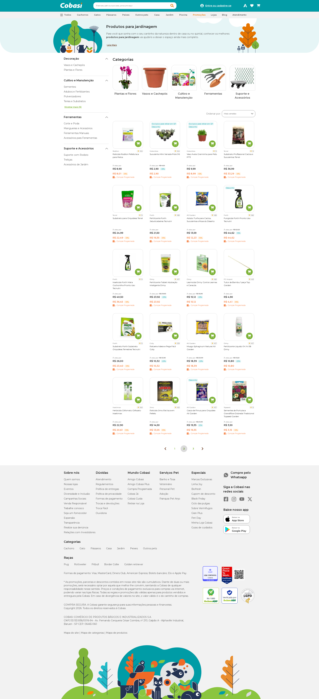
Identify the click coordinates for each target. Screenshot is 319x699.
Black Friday (198, 498)
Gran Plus (196, 513)
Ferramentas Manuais (76, 133)
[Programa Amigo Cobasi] (245, 6)
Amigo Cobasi (136, 479)
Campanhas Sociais (75, 498)
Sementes (70, 86)
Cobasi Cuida (135, 498)
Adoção (164, 493)
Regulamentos (104, 484)
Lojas (214, 15)
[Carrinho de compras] (259, 6)
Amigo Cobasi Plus (138, 484)
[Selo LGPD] (247, 603)
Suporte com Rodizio (76, 154)
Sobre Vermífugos (201, 508)
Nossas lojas (71, 484)
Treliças (68, 159)
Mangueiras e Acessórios (78, 128)
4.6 (252, 215)
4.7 (178, 279)
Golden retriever (133, 564)
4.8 (178, 215)
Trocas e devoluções (107, 503)
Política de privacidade (109, 493)
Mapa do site (71, 632)
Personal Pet (167, 489)
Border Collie (111, 564)
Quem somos (72, 479)
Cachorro (69, 548)
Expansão (69, 517)
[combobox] (134, 5)
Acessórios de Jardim (76, 164)
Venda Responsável (75, 503)
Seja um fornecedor (75, 513)
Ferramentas (73, 117)
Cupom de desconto (203, 493)
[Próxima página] (202, 448)
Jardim (121, 548)
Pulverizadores (72, 96)
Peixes (134, 548)
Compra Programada (140, 489)
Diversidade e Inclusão (77, 493)
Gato (82, 548)
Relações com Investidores (79, 532)
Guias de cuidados (201, 527)
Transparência (72, 522)
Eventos (68, 489)
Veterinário (166, 484)
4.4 (141, 151)
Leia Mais (112, 45)
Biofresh (196, 489)
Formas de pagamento (109, 498)
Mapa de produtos (116, 632)
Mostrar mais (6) (73, 107)
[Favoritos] (252, 6)
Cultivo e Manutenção (79, 80)
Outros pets (150, 548)
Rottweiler (80, 564)
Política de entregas (107, 489)
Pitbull (95, 564)
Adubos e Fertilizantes (77, 91)
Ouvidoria (101, 513)
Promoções (199, 15)
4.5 (178, 407)
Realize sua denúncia (76, 527)
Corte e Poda (71, 123)
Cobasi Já (133, 493)
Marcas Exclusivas (201, 479)
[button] (172, 5)
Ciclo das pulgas (200, 503)
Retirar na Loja (136, 503)
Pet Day (196, 517)
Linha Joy (196, 484)
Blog (224, 15)
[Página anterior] (165, 448)
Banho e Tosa (167, 479)
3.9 (178, 343)
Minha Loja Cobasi (201, 522)
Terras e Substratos (75, 101)
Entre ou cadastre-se (218, 5)
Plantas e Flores (73, 69)
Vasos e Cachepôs (74, 65)
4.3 (252, 279)
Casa (109, 548)
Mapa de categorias (92, 632)
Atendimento (239, 15)
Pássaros (96, 548)
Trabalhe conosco (74, 508)
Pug (66, 564)
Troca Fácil (102, 508)
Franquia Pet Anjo (170, 498)
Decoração (71, 58)
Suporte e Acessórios (79, 148)
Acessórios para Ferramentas (80, 137)
